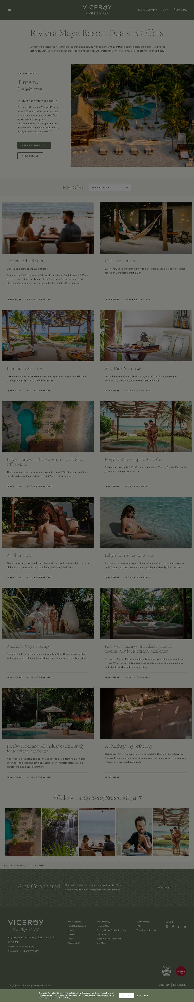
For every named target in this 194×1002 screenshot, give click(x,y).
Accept (126, 995)
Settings (142, 995)
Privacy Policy (64, 998)
